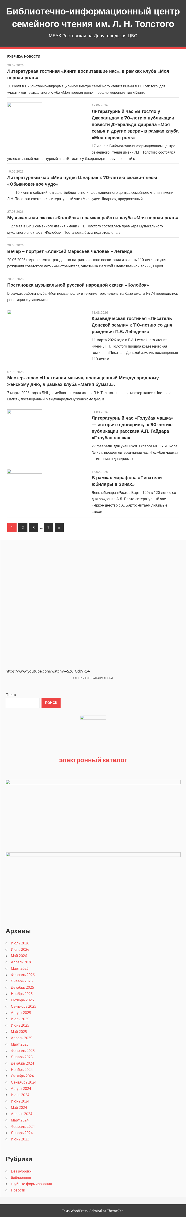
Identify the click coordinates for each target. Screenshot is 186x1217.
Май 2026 (19, 955)
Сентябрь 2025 (23, 1006)
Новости (18, 1190)
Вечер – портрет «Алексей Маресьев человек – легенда (69, 251)
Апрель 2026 (21, 962)
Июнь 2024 (20, 1101)
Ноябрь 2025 (22, 993)
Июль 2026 (20, 943)
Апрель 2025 (21, 1037)
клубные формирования (31, 1183)
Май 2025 (19, 1031)
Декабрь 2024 (22, 1063)
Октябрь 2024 (22, 1075)
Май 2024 (19, 1107)
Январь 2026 (22, 981)
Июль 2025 (20, 1018)
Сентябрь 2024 (23, 1082)
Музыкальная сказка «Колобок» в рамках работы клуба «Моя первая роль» (92, 217)
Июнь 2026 (20, 949)
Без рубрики (21, 1171)
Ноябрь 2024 (22, 1069)
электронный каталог (93, 759)
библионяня (21, 1177)
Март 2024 (20, 1120)
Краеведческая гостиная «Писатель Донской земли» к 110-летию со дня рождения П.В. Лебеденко (132, 325)
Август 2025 (21, 1012)
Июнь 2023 (20, 1139)
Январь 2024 (22, 1132)
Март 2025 (20, 1044)
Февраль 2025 (23, 1050)
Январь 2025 (22, 1056)
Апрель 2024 (21, 1113)
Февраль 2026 (23, 974)
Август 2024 (21, 1088)
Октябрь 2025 (22, 999)
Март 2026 (20, 968)
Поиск (11, 694)
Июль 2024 (20, 1094)
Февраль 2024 (23, 1126)
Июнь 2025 (20, 1025)
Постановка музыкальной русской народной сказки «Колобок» (78, 285)
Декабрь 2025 (22, 987)
